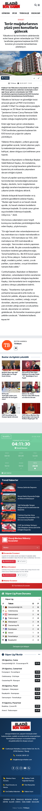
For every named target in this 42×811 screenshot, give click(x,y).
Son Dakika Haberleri (12, 791)
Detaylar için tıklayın (21, 647)
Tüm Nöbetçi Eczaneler (22, 586)
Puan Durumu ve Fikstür (10, 786)
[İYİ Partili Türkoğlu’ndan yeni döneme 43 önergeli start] (11, 387)
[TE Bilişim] (7, 345)
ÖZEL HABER (26, 802)
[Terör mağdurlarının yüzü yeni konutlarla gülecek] (21, 63)
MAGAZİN (35, 802)
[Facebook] (13, 768)
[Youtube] (25, 768)
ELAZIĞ (11, 802)
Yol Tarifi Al (22, 561)
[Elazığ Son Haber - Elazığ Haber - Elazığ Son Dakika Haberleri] (11, 5)
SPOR (14, 13)
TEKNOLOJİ (24, 13)
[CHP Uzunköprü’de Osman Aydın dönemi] (11, 408)
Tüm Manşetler (29, 785)
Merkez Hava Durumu (9, 780)
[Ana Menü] (39, 5)
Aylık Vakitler (7, 473)
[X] (17, 768)
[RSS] (29, 768)
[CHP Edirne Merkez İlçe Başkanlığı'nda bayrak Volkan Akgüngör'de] (31, 408)
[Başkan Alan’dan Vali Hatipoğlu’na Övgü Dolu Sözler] (11, 366)
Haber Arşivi (29, 791)
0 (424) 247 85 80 (10, 575)
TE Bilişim (13, 83)
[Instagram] (21, 768)
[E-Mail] (16, 348)
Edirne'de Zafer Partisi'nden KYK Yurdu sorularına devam (30, 395)
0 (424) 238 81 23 (22, 755)
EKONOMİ (35, 13)
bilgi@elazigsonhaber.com (22, 759)
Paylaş (6, 78)
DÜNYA (18, 802)
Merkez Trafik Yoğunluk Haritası (28, 780)
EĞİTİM (5, 802)
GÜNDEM (6, 13)
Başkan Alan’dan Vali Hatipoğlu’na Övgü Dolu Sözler (10, 374)
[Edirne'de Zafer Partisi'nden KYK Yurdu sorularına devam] (31, 387)
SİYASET (21, 20)
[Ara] (35, 5)
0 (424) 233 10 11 (9, 561)
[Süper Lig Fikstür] (39, 655)
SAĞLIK (35, 799)
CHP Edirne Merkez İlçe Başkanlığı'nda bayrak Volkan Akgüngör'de (30, 417)
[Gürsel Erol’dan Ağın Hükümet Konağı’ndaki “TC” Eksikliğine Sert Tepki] (31, 366)
